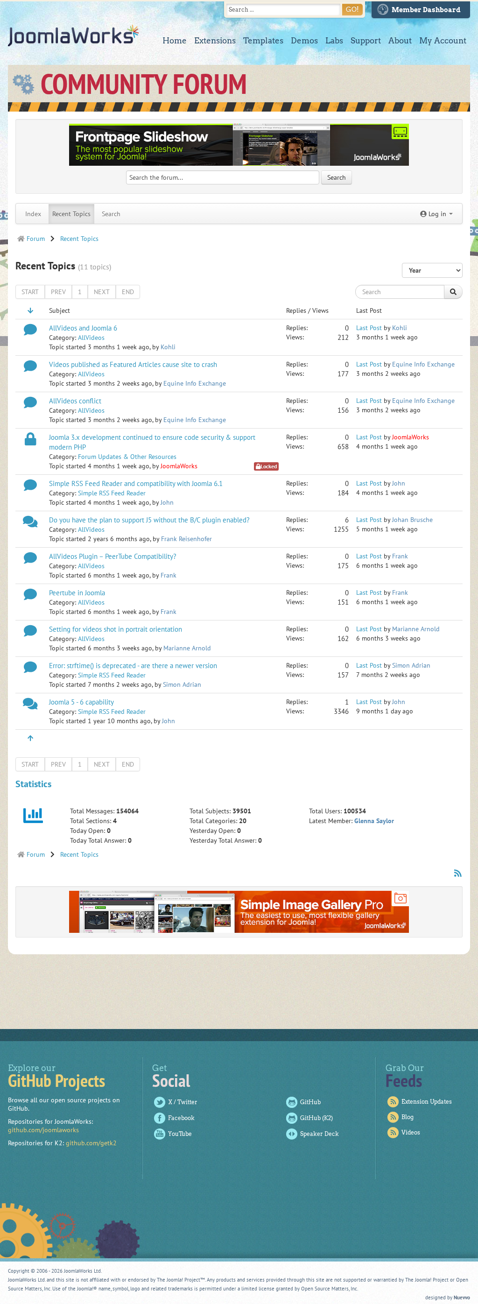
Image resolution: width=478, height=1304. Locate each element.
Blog (407, 1117)
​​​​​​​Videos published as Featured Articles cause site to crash (133, 364)
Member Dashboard (426, 10)
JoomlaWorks (73, 35)
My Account (442, 40)
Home (174, 40)
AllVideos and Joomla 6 (83, 327)
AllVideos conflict (75, 400)
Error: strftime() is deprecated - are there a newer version (133, 665)
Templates (263, 40)
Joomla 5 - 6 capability (81, 701)
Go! (352, 9)
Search (111, 214)
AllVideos (91, 337)
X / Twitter (182, 1102)
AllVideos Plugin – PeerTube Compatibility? (112, 556)
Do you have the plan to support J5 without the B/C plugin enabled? (149, 519)
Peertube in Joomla (77, 592)
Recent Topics (71, 214)
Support (366, 40)
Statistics (33, 784)
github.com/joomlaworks (43, 1130)
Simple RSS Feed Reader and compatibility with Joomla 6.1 (136, 483)
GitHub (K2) (316, 1117)
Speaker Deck (319, 1133)
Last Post (369, 328)
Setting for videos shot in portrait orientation (115, 629)
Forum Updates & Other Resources (127, 456)
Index (33, 214)
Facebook (181, 1117)
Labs (334, 40)
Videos (410, 1132)
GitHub (310, 1102)
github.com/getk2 (91, 1143)
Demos (304, 40)
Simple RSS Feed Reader (112, 493)
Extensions (215, 40)
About (400, 40)
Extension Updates (426, 1101)
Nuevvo (462, 1297)
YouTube (180, 1133)
